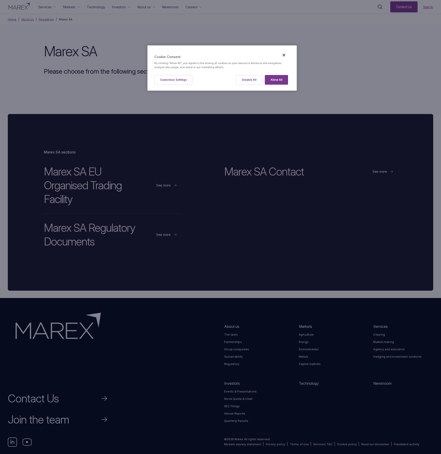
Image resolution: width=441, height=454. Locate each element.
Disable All (249, 79)
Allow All (276, 79)
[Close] (283, 55)
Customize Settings (173, 79)
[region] (222, 68)
